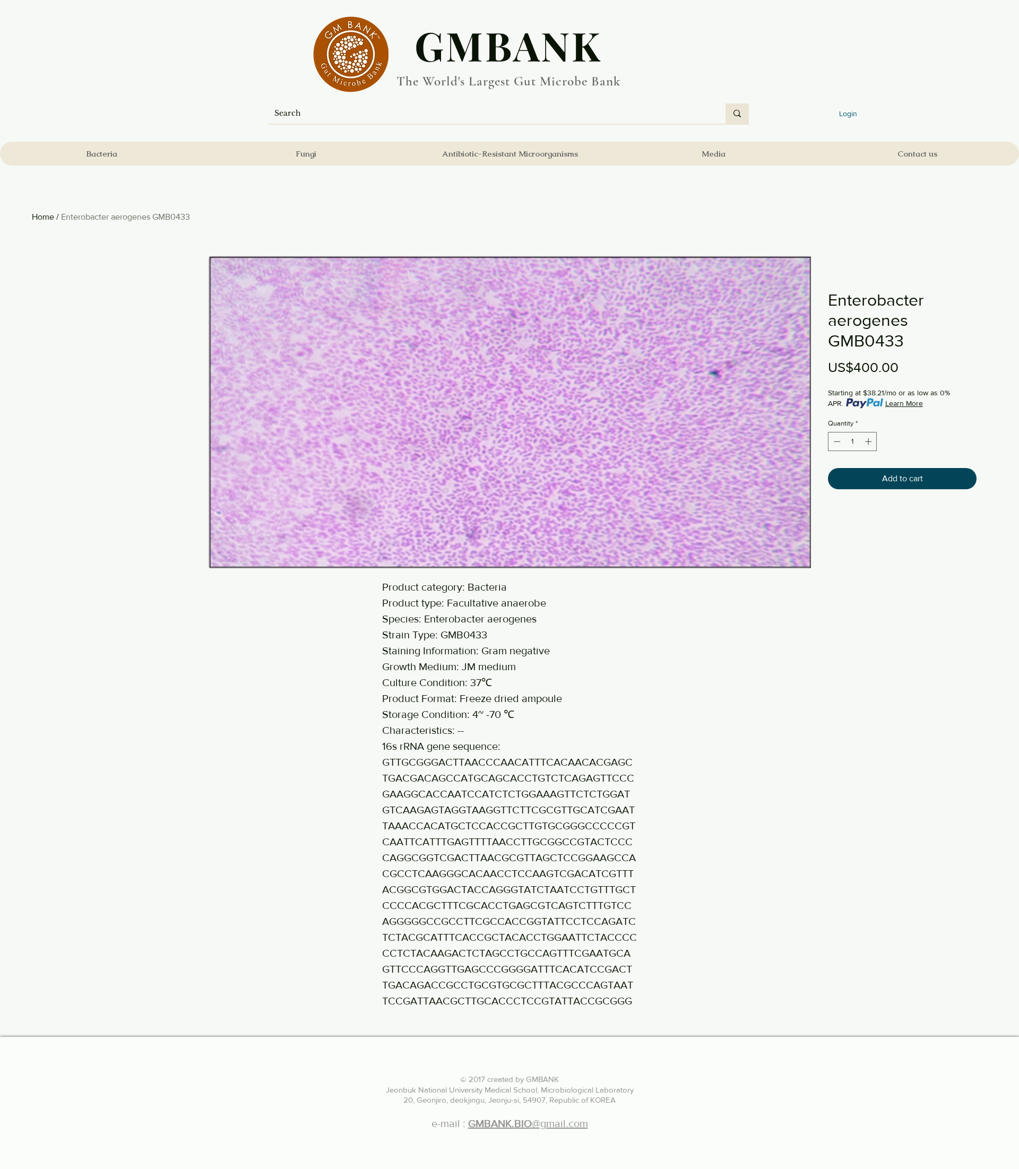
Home (43, 216)
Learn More (904, 403)
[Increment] (869, 441)
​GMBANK (508, 45)
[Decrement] (836, 441)
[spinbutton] (852, 441)
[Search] (737, 113)
